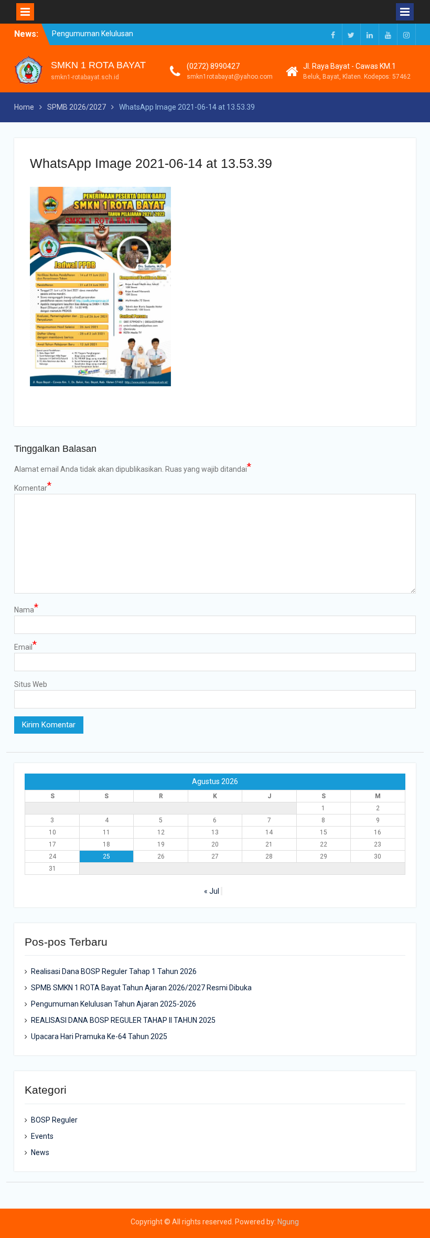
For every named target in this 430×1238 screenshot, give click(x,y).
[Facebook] (333, 34)
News (40, 1152)
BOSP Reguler (54, 1120)
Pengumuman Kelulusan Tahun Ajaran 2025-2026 (113, 1004)
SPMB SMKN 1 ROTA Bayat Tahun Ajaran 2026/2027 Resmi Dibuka (141, 987)
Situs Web (30, 684)
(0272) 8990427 (213, 66)
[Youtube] (388, 34)
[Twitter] (351, 34)
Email (25, 646)
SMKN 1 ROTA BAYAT (98, 65)
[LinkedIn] (369, 34)
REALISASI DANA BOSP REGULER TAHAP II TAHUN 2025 (123, 1020)
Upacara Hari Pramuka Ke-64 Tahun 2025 (99, 1036)
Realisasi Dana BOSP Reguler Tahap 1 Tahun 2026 (114, 971)
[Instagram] (406, 34)
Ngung (288, 1222)
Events (42, 1136)
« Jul (211, 891)
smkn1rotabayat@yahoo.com (230, 76)
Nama (26, 609)
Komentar (32, 487)
